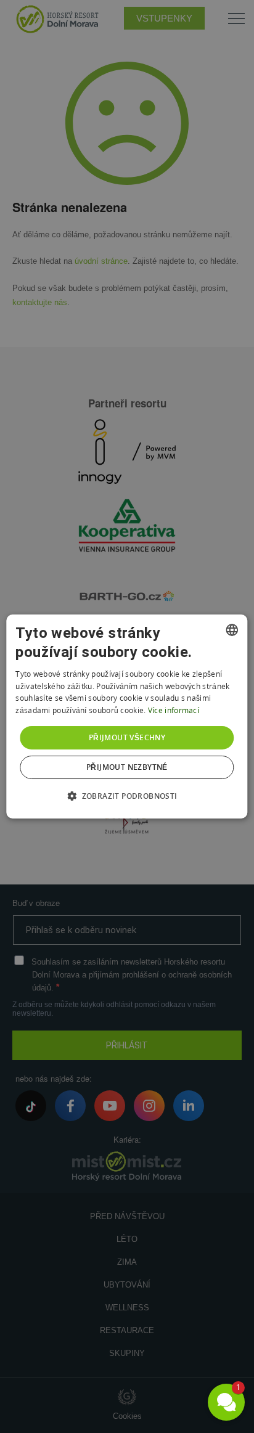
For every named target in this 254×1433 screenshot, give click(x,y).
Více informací (173, 710)
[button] (126, 795)
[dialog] (126, 716)
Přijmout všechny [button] (127, 737)
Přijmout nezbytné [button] (127, 767)
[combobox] (232, 630)
